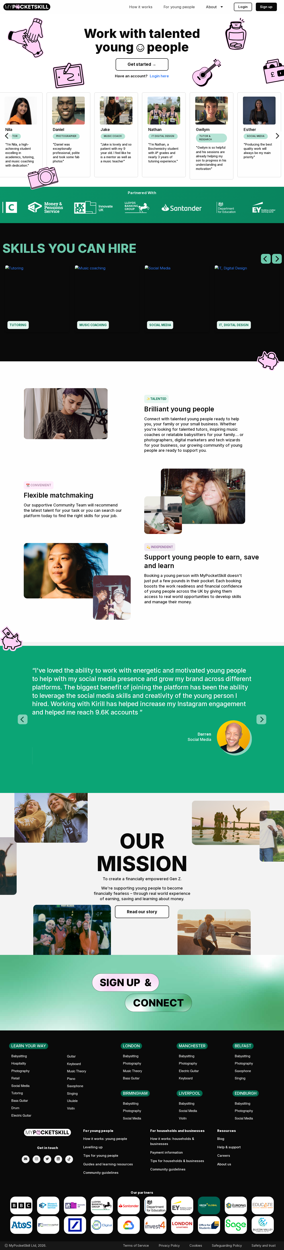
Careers (223, 1156)
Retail (15, 1078)
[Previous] (7, 136)
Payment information (166, 1153)
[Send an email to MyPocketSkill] (26, 1159)
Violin (71, 1108)
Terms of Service (136, 1246)
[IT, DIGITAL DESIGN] (247, 298)
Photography (20, 1070)
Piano (71, 1078)
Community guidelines (100, 1173)
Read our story (142, 911)
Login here (159, 76)
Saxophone (75, 1085)
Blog (220, 1139)
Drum (15, 1107)
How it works (140, 7)
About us (224, 1164)
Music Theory (76, 1071)
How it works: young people (105, 1139)
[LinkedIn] (58, 1159)
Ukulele (72, 1100)
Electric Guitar (21, 1115)
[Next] (277, 136)
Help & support (229, 1147)
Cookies (195, 1246)
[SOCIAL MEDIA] (177, 298)
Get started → (142, 64)
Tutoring (17, 1092)
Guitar (71, 1056)
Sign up (266, 7)
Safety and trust (264, 1246)
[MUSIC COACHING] (107, 298)
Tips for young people (100, 1156)
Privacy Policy (169, 1246)
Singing (72, 1093)
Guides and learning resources (108, 1164)
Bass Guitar (19, 1100)
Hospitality (18, 1063)
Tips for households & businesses (177, 1161)
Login (243, 7)
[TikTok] (69, 1159)
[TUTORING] (37, 298)
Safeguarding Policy (227, 1246)
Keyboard (74, 1063)
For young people (179, 7)
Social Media (20, 1085)
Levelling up (93, 1147)
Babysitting (19, 1055)
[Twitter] (47, 1159)
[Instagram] (36, 1159)
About (211, 7)
